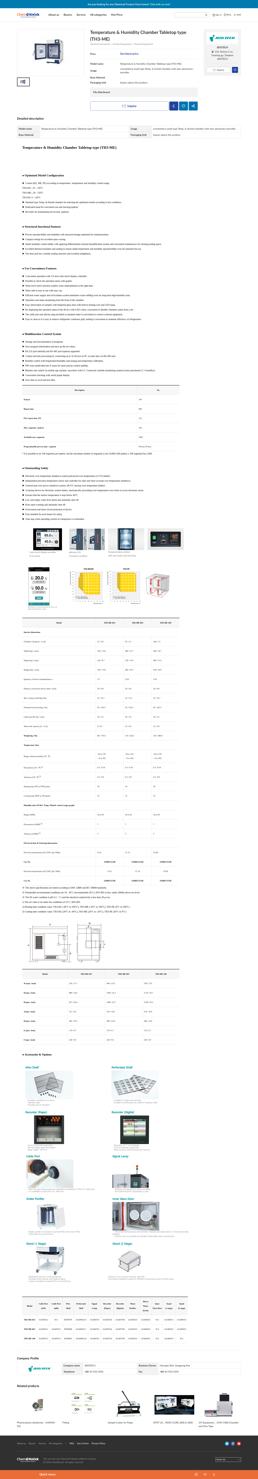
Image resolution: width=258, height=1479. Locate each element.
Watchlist (205, 1474)
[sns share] (193, 106)
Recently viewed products (196, 1474)
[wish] (183, 106)
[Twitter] (227, 1444)
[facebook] (233, 1444)
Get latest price (129, 54)
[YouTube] (239, 1444)
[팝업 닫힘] (254, 4)
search (206, 15)
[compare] (173, 106)
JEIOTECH (222, 47)
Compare (214, 1474)
